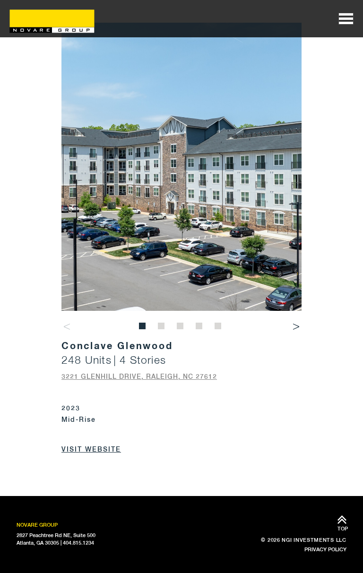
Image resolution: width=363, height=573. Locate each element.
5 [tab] (219, 327)
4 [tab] (200, 327)
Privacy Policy (325, 549)
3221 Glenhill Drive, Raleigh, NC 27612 (139, 376)
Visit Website (91, 449)
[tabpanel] (181, 167)
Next (296, 327)
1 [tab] (143, 327)
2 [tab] (162, 327)
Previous (67, 327)
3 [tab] (181, 327)
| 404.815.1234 (77, 543)
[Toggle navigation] (346, 19)
